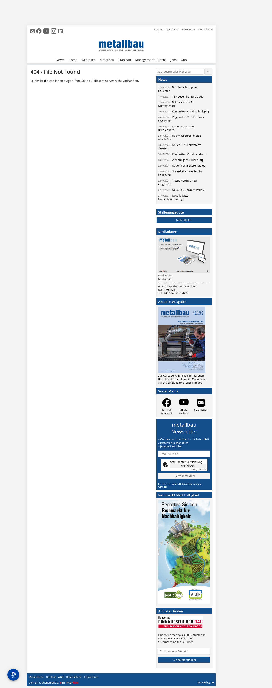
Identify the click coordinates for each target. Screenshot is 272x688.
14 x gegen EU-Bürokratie (180, 96)
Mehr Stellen (184, 220)
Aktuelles (88, 60)
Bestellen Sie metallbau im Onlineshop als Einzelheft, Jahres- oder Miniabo (182, 380)
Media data (165, 279)
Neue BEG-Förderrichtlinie (181, 190)
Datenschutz (74, 677)
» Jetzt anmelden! (184, 476)
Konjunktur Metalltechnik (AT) (183, 111)
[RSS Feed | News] (32, 31)
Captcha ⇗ (198, 469)
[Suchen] (208, 71)
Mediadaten (205, 29)
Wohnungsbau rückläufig (180, 160)
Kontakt (51, 677)
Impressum (91, 677)
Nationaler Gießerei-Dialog (181, 165)
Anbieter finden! (185, 660)
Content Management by (44, 682)
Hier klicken (188, 465)
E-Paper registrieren (166, 29)
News (60, 60)
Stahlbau (124, 60)
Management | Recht (150, 60)
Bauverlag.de (205, 682)
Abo (184, 60)
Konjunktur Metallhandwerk (182, 154)
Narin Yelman (166, 289)
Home (73, 60)
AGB (60, 677)
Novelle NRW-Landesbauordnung (173, 197)
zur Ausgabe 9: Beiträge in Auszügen (181, 375)
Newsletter (188, 29)
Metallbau (107, 60)
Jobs (173, 60)
